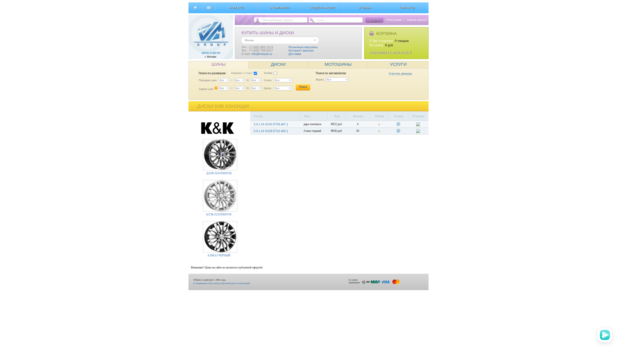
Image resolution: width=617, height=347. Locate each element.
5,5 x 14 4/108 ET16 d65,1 (271, 131)
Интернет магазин (301, 50)
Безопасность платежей (236, 283)
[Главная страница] (195, 10)
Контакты (214, 283)
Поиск (303, 87)
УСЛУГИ (398, 64)
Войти (374, 19)
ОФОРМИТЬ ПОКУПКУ (390, 53)
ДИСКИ (278, 64)
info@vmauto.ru (261, 54)
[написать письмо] (209, 10)
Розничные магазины (303, 47)
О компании (200, 283)
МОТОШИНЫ (338, 64)
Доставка (294, 54)
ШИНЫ (218, 64)
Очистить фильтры (400, 73)
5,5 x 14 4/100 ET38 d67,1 (271, 124)
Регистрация (394, 19)
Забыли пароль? (417, 19)
